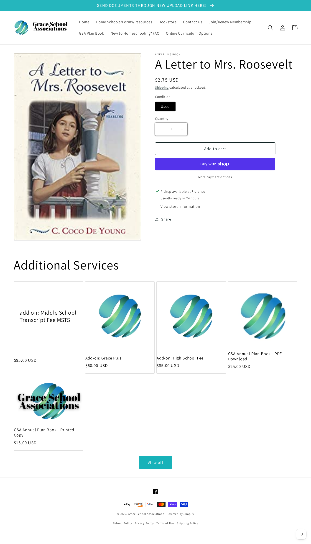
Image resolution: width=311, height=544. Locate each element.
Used (165, 106)
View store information (180, 206)
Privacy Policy (144, 523)
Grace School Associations (146, 514)
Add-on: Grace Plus (103, 358)
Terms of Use (165, 523)
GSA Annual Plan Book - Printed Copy (44, 432)
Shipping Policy (187, 523)
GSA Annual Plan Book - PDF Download (255, 356)
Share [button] (166, 219)
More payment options (215, 177)
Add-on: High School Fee (180, 358)
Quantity (161, 118)
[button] (271, 28)
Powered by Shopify (180, 514)
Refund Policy (122, 523)
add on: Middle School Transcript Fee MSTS (48, 316)
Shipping (162, 87)
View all (155, 462)
